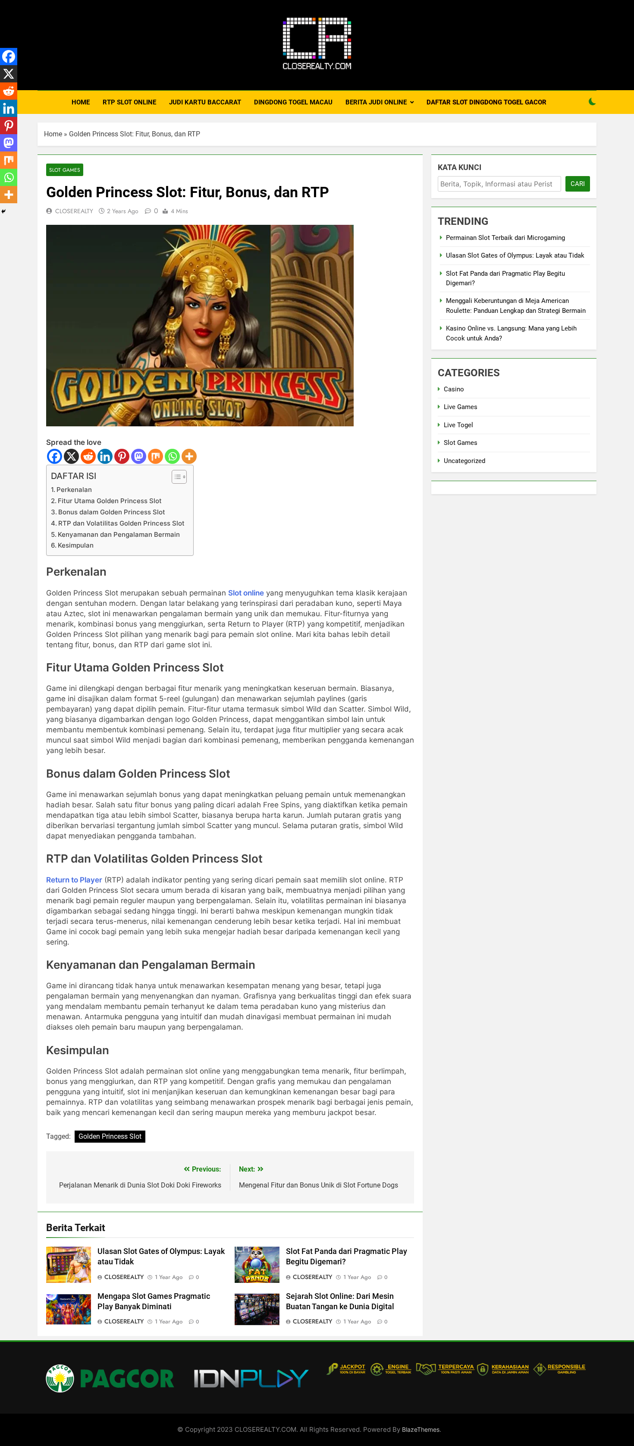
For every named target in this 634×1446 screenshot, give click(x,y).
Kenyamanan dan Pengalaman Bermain (119, 534)
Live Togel (458, 425)
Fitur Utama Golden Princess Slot (110, 501)
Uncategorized (464, 461)
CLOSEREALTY (74, 211)
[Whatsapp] (172, 456)
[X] (71, 456)
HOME (81, 102)
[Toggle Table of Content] (175, 476)
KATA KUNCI (459, 167)
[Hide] (3, 211)
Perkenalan (74, 489)
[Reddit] (88, 456)
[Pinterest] (121, 456)
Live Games (460, 407)
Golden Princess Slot (109, 1136)
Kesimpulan (76, 545)
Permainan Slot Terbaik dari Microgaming (505, 238)
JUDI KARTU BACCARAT (205, 102)
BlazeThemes (420, 1429)
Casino (454, 389)
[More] (189, 456)
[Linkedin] (105, 456)
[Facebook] (54, 456)
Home (53, 134)
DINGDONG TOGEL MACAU (293, 102)
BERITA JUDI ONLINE (376, 102)
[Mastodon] (138, 456)
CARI (578, 184)
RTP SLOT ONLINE (129, 102)
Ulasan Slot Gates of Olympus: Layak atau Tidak (515, 255)
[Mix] (155, 456)
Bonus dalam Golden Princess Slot (111, 512)
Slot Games (64, 169)
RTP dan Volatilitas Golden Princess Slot (121, 523)
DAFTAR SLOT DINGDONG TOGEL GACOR (486, 102)
